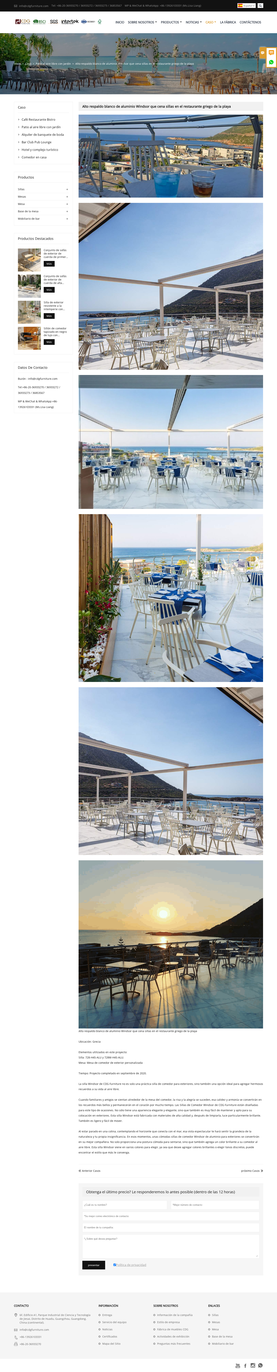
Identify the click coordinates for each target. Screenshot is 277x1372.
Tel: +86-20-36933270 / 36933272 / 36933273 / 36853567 (86, 5)
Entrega (107, 1315)
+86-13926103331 (31, 1337)
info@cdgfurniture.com (33, 6)
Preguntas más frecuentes (173, 1343)
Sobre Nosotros (141, 22)
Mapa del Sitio (111, 1343)
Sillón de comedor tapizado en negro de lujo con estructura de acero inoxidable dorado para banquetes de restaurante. (56, 332)
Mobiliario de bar (29, 218)
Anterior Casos (89, 1171)
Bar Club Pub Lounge (36, 142)
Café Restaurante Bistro (38, 119)
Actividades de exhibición (173, 1336)
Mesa (21, 204)
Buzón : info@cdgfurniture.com (37, 378)
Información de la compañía (175, 1315)
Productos (170, 22)
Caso (209, 22)
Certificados (109, 1336)
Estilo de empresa (168, 1322)
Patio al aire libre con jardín (53, 63)
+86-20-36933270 (30, 1344)
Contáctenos (250, 22)
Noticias (192, 22)
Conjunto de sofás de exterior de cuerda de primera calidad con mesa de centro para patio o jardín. (55, 253)
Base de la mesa (28, 211)
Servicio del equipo (114, 1322)
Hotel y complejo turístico (40, 150)
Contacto (21, 1306)
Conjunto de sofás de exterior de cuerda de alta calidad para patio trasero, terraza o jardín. (55, 280)
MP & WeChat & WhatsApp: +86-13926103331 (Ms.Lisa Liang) (163, 5)
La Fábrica (228, 22)
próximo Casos (250, 1171)
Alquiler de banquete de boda (43, 135)
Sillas (21, 189)
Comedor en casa (34, 157)
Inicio (120, 22)
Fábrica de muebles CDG (172, 1329)
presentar (93, 1265)
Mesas (22, 196)
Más (49, 263)
